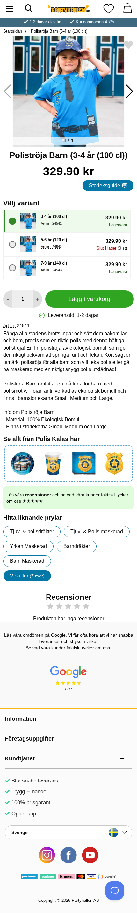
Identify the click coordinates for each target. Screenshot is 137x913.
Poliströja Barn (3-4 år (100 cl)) (58, 31)
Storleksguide (104, 185)
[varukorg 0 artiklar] (127, 9)
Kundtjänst (20, 758)
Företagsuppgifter (29, 738)
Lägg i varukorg (89, 299)
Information (20, 719)
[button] (129, 91)
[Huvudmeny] (9, 9)
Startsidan (12, 31)
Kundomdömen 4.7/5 (95, 22)
